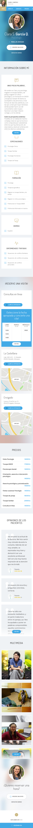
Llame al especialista (14, 304)
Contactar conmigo (16, 53)
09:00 (26, 330)
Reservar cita (18, 825)
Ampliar (16, 379)
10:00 (7, 330)
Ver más (16, 132)
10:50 (7, 334)
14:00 (7, 337)
